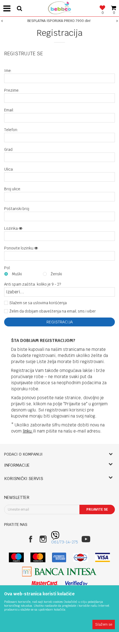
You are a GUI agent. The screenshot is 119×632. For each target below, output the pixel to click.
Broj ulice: (12, 189)
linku (28, 431)
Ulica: (9, 169)
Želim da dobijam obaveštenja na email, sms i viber (52, 311)
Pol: (7, 268)
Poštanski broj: (17, 209)
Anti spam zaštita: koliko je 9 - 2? (32, 284)
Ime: (8, 71)
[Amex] (59, 557)
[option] (59, 21)
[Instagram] (43, 539)
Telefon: (11, 130)
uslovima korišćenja (50, 302)
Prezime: (12, 90)
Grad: (9, 150)
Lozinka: (11, 228)
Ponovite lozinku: (19, 248)
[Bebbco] (59, 7)
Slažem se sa (38, 303)
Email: (9, 110)
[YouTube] (86, 539)
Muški (17, 274)
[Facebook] (30, 539)
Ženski (56, 274)
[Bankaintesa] (59, 571)
